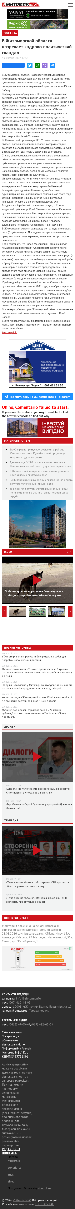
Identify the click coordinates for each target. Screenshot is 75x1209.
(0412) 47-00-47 (19, 1024)
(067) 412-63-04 (42, 1024)
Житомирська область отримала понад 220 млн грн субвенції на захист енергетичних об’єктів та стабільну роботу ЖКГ (34, 713)
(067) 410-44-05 (20, 1002)
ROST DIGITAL (44, 1204)
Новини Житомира (17, 647)
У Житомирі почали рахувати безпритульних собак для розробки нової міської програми (34, 658)
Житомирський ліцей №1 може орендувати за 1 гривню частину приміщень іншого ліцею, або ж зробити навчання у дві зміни (37, 672)
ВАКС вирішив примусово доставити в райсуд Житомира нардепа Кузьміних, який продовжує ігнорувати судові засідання (37, 453)
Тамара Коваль (39, 1010)
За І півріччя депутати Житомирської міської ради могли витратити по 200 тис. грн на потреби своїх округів (39, 492)
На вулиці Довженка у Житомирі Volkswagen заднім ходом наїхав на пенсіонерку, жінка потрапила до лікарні (37, 686)
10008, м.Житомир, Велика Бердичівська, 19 (42, 1006)
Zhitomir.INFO (22, 1200)
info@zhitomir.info (28, 998)
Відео (8, 551)
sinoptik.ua (44, 1188)
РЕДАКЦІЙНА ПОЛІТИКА (11, 1151)
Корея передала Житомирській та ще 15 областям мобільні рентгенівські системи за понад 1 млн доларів (37, 699)
